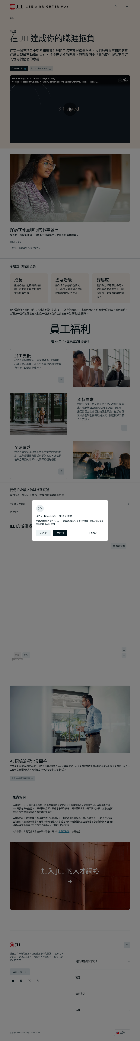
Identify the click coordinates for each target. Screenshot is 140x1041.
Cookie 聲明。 (51, 524)
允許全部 (60, 533)
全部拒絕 (43, 533)
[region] (70, 520)
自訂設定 (94, 533)
